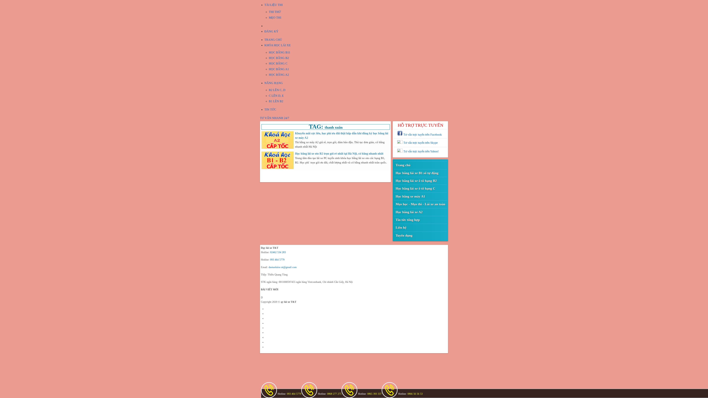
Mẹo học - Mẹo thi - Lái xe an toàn (420, 204)
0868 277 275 (333, 393)
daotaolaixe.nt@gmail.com (283, 267)
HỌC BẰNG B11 (279, 52)
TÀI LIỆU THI (273, 4)
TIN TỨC (270, 109)
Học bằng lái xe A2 (409, 212)
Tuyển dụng (404, 235)
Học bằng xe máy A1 (410, 196)
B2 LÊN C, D (277, 90)
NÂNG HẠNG (273, 83)
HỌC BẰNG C (278, 63)
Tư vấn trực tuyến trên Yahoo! (421, 151)
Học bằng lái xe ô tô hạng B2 (416, 181)
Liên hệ (401, 227)
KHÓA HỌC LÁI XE (277, 45)
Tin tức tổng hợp (408, 220)
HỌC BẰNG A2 (279, 74)
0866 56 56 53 (415, 393)
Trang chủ (403, 165)
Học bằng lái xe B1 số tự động (417, 173)
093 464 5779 (277, 259)
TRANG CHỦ (273, 39)
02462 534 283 (278, 252)
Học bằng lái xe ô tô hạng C (415, 188)
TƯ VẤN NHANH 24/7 (274, 118)
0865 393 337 (374, 393)
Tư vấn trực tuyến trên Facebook (422, 134)
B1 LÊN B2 (276, 101)
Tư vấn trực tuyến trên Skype (420, 142)
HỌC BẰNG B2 (279, 58)
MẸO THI (275, 17)
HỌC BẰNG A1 (279, 69)
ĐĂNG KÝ (271, 31)
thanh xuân (334, 127)
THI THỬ (275, 11)
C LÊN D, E (276, 95)
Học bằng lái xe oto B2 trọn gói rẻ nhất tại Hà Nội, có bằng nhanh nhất (339, 153)
